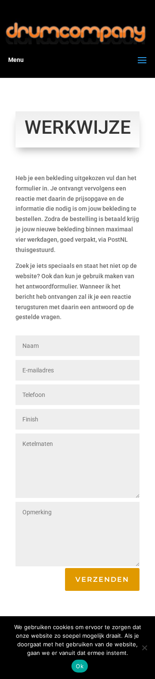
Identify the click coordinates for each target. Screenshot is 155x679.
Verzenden (102, 579)
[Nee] (144, 647)
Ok (80, 666)
